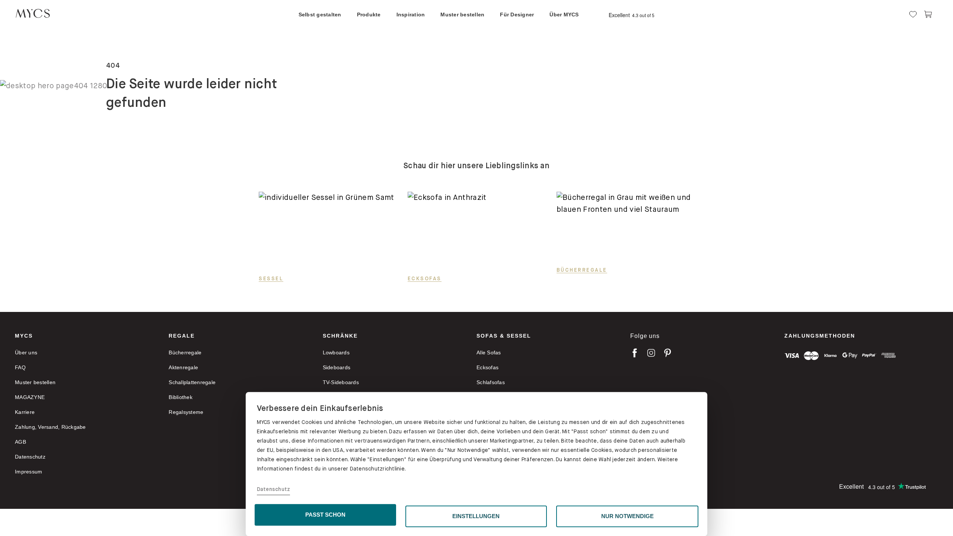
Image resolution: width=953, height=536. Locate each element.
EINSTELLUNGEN (476, 516)
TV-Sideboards (341, 382)
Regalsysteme (186, 412)
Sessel (271, 278)
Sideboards (337, 367)
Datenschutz (273, 489)
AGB (20, 442)
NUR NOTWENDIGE (627, 516)
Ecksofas (425, 278)
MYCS (24, 336)
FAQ (20, 367)
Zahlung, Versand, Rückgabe (50, 427)
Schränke (340, 336)
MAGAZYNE (30, 397)
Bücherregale (582, 270)
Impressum (28, 472)
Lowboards (336, 352)
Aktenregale (183, 367)
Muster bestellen (35, 382)
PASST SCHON (325, 514)
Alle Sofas (488, 352)
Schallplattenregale (192, 382)
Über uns (26, 352)
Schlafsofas (490, 382)
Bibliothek (180, 397)
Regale (182, 336)
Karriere (25, 412)
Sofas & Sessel (503, 336)
